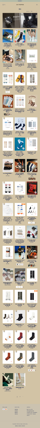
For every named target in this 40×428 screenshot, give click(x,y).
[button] (3, 5)
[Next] (23, 397)
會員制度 (16, 410)
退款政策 (23, 425)
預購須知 (16, 413)
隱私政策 (20, 425)
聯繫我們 (16, 412)
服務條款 (16, 425)
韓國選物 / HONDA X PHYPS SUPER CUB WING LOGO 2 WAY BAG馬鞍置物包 (9, 425)
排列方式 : (28, 11)
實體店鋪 (16, 409)
